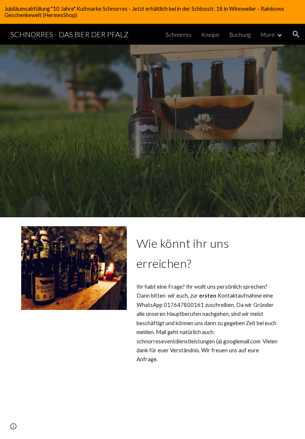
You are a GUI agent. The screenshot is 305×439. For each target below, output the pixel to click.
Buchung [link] (240, 34)
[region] (152, 12)
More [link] (267, 34)
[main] (209, 251)
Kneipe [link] (210, 34)
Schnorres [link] (179, 34)
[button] (296, 34)
